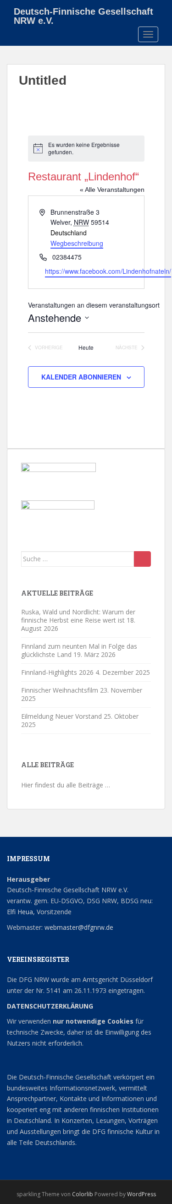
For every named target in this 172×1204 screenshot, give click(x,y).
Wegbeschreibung (76, 243)
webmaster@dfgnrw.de (78, 927)
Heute (86, 347)
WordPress (141, 1194)
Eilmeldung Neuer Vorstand (61, 716)
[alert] (86, 149)
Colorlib (82, 1194)
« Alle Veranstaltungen (112, 189)
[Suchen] (142, 559)
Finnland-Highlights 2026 (57, 672)
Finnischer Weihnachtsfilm (59, 690)
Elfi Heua (20, 911)
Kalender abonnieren (81, 376)
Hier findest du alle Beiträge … (65, 785)
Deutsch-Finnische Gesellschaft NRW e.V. (83, 14)
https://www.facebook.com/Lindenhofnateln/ (108, 271)
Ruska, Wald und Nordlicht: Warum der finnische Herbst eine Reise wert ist (78, 615)
